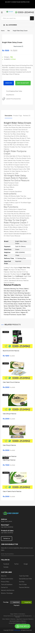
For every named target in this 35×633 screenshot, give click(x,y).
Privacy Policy (5, 581)
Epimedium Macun (13, 306)
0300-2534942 (25, 12)
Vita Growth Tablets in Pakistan (18, 621)
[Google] (6, 6)
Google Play (27, 602)
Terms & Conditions (6, 584)
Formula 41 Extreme (10, 314)
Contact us (6, 538)
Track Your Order (24, 576)
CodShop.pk (19, 276)
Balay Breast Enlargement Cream (14, 301)
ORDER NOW (8, 83)
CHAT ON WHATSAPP (23, 83)
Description (8, 115)
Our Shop (21, 581)
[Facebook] (2, 6)
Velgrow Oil (24, 312)
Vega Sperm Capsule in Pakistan (24, 619)
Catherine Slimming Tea (11, 288)
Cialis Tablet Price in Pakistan (11, 382)
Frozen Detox (15, 312)
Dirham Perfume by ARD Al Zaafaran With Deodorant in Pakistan (18, 616)
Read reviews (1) (18, 46)
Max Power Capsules (15, 308)
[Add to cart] (30, 354)
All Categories (11, 25)
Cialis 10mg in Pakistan (9, 445)
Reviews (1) (26, 115)
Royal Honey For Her (24, 299)
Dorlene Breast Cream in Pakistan (17, 623)
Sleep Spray (13, 299)
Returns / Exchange (7, 593)
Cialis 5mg (7, 312)
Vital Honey (18, 295)
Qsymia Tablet (21, 314)
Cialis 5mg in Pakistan (9, 460)
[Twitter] (4, 6)
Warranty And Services (7, 590)
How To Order (23, 584)
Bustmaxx (7, 297)
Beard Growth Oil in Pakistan (11, 351)
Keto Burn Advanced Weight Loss (14, 291)
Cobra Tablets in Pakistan (8, 619)
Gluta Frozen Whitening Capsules (19, 293)
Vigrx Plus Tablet (9, 295)
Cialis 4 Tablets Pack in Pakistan (12, 491)
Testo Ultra (26, 295)
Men (11, 57)
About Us (3, 576)
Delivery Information (7, 579)
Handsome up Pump (17, 297)
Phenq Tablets (23, 288)
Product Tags (17, 115)
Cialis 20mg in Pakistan (9, 414)
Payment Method (24, 587)
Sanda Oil (28, 301)
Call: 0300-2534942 (7, 527)
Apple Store (16, 602)
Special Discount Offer (25, 579)
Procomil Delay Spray (10, 304)
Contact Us (4, 587)
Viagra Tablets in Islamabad (17, 613)
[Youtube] (8, 6)
